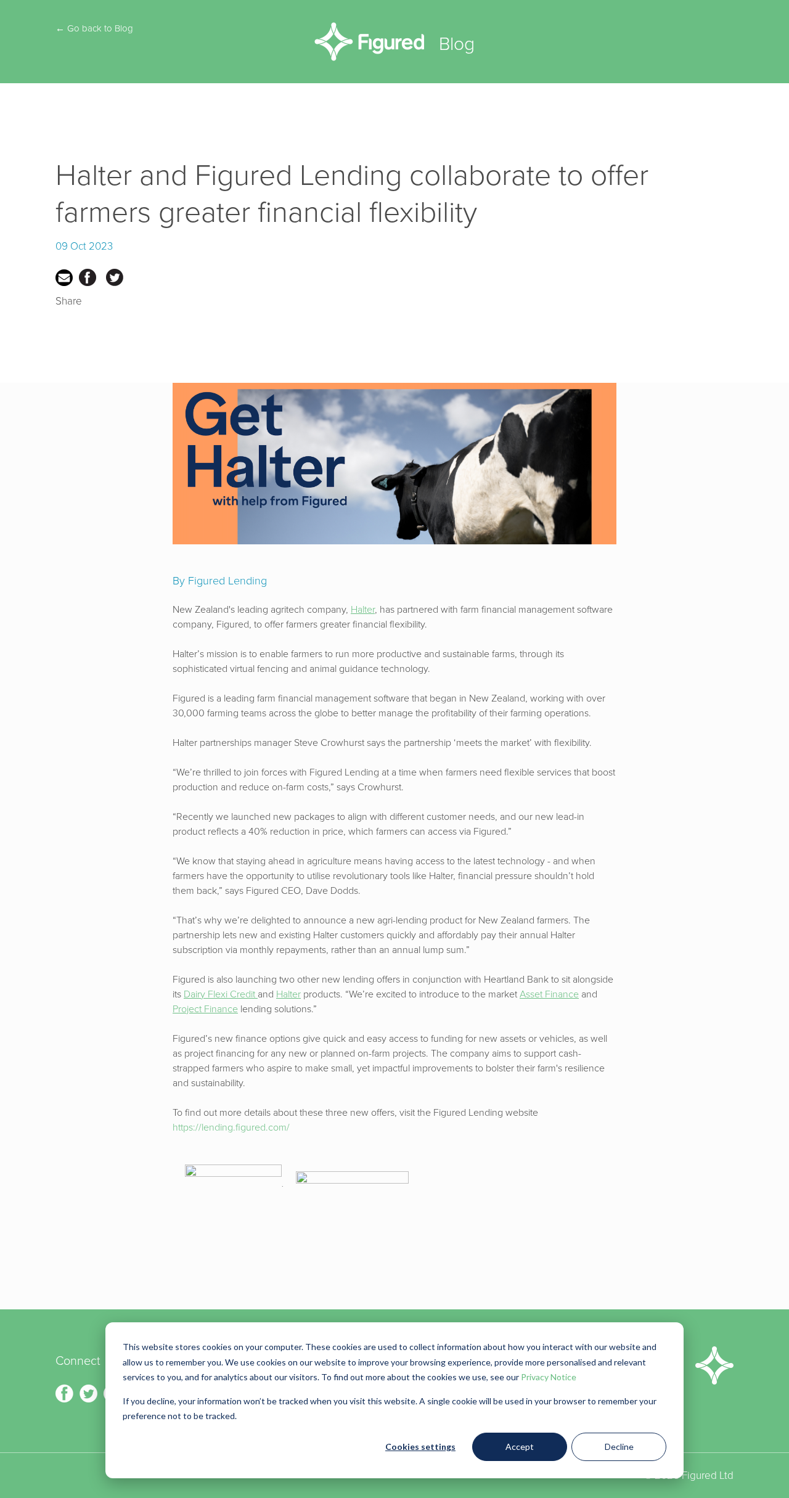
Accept (519, 1446)
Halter (363, 610)
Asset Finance (549, 994)
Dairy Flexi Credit (221, 994)
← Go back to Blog (94, 28)
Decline (619, 1446)
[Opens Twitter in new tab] (90, 1392)
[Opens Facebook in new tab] (65, 1392)
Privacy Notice (548, 1377)
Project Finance (205, 1009)
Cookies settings (420, 1446)
